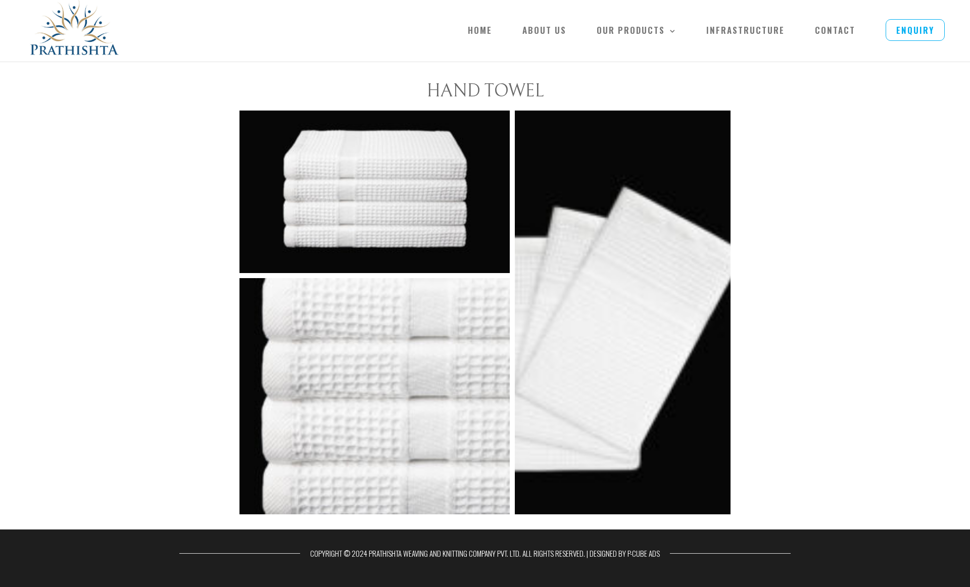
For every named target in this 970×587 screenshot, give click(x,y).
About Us (544, 30)
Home (480, 30)
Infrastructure (745, 30)
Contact (835, 30)
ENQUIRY (915, 30)
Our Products (631, 30)
